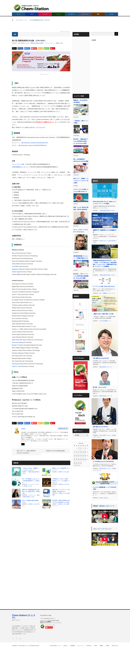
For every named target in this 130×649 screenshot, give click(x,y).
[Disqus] (41, 532)
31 (80, 463)
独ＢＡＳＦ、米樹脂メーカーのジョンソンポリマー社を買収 (80, 180)
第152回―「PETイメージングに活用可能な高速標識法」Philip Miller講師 (80, 276)
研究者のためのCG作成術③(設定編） (55, 450)
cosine (61, 43)
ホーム (18, 14)
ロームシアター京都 (18, 164)
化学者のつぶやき (25, 43)
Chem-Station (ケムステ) (23, 616)
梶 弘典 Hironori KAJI (99, 387)
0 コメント (52, 43)
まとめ (111, 14)
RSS (20, 638)
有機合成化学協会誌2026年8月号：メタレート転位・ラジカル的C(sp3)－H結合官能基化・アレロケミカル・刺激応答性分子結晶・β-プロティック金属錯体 (104, 263)
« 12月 (75, 465)
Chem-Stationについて (55, 645)
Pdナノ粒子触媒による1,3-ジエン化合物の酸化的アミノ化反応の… (30, 480)
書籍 (98, 14)
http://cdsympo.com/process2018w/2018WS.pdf (32, 145)
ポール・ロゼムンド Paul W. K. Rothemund (80, 230)
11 (83, 451)
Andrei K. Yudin (16, 366)
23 (78, 459)
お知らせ (106, 497)
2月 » (78, 465)
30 (78, 463)
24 (80, 459)
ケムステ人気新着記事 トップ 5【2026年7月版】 (104, 488)
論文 (68, 471)
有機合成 (37, 43)
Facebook (88, 645)
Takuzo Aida (15, 253)
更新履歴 (72, 645)
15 (76, 455)
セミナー (106, 240)
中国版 (107, 645)
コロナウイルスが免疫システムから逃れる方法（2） (80, 190)
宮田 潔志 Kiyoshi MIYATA (100, 426)
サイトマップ (80, 645)
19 (85, 455)
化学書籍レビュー (107, 320)
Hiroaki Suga (15, 271)
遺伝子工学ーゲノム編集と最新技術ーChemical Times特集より (26, 452)
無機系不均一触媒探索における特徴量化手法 (104, 231)
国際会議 (33, 43)
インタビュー (71, 14)
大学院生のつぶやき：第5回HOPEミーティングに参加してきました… (60, 480)
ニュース (45, 14)
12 (85, 451)
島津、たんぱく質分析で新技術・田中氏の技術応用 (80, 208)
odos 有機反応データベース (106, 293)
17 (80, 455)
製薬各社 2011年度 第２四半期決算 (80, 101)
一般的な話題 (31, 471)
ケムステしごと (32, 495)
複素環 (41, 43)
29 (76, 463)
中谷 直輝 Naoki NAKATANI (101, 358)
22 (76, 459)
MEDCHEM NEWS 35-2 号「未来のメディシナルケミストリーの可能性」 (104, 202)
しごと (58, 14)
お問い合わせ (115, 645)
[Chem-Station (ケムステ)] (31, 7)
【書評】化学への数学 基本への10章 (103, 314)
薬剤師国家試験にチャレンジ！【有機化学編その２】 (80, 257)
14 (74, 455)
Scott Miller (15, 266)
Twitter (95, 645)
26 (85, 459)
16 (78, 455)
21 (74, 459)
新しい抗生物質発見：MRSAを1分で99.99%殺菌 (80, 160)
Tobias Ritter (15, 339)
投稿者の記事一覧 (63, 428)
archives (101, 240)
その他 (100, 320)
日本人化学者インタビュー (105, 435)
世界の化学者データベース (105, 367)
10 (80, 451)
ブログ (32, 14)
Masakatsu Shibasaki (18, 269)
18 (83, 455)
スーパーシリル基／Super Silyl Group (104, 286)
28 (74, 463)
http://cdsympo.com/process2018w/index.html (34, 142)
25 (83, 459)
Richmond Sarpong (17, 342)
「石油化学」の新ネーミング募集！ (80, 122)
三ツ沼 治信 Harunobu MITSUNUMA (103, 461)
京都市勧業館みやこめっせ (20, 167)
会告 (19, 43)
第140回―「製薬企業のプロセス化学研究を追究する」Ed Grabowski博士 (80, 141)
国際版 (101, 645)
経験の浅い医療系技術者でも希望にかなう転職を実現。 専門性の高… (31, 491)
